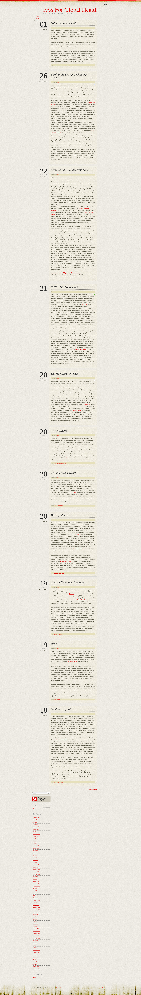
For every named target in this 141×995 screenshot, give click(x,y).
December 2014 (36, 907)
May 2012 (35, 962)
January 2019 (36, 848)
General (59, 27)
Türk (37, 20)
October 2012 (36, 954)
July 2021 (35, 838)
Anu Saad (66, 458)
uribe (63, 573)
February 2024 (36, 827)
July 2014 (35, 917)
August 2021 (35, 836)
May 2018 (35, 857)
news (55, 463)
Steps (54, 644)
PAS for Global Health (64, 23)
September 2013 (36, 938)
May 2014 (35, 921)
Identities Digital (61, 709)
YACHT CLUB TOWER (64, 373)
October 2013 (36, 935)
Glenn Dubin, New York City (82, 349)
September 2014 (36, 912)
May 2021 (35, 843)
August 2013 (35, 940)
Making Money (59, 515)
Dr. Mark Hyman (77, 534)
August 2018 (35, 850)
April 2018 (35, 860)
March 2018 (35, 862)
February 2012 (36, 966)
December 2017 (36, 867)
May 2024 (35, 819)
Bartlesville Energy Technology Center (69, 75)
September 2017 (36, 874)
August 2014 (35, 914)
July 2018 (35, 853)
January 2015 (36, 905)
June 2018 (35, 855)
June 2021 (35, 841)
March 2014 (35, 926)
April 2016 (35, 895)
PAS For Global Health (70, 9)
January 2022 (36, 831)
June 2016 (35, 890)
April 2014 (35, 924)
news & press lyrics (58, 505)
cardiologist (87, 404)
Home (37, 16)
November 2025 (36, 817)
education (56, 634)
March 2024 (35, 824)
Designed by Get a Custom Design (55, 988)
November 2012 (36, 952)
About (106, 4)
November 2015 (36, 900)
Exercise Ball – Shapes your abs (69, 170)
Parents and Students (66, 65)
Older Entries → (93, 789)
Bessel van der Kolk (73, 661)
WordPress (102, 988)
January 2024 (36, 829)
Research (61, 634)
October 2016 (36, 883)
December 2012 (36, 950)
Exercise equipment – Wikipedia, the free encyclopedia (66, 273)
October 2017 (36, 872)
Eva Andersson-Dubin (65, 561)
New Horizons (59, 430)
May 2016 (35, 893)
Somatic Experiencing (82, 600)
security (58, 699)
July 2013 (35, 943)
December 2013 (36, 931)
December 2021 (36, 834)
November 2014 (36, 909)
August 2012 (35, 957)
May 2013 (35, 945)
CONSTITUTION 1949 (64, 287)
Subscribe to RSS (41, 798)
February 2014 (36, 928)
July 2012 (35, 959)
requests (59, 573)
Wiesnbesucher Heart (63, 473)
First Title (84, 304)
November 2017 (36, 869)
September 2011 (36, 969)
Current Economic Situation (67, 582)
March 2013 (35, 947)
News (58, 82)
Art (54, 782)
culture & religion (60, 782)
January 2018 (36, 864)
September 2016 (36, 886)
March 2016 (35, 898)
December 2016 (36, 881)
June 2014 (35, 919)
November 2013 (36, 933)
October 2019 (36, 846)
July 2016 (35, 888)
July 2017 (35, 879)
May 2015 (35, 902)
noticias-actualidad (61, 463)
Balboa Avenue (77, 410)
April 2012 (35, 964)
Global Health (57, 65)
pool (55, 699)
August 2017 (35, 876)
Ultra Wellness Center (78, 548)
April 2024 (35, 822)
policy (55, 573)
